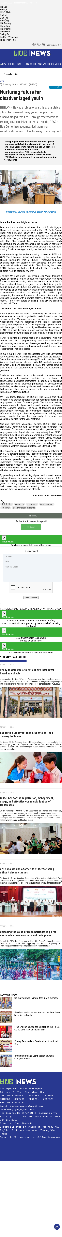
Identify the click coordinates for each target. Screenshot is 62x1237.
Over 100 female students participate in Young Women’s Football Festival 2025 (28, 155)
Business (28, 63)
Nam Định (5, 31)
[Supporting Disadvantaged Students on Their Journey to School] (31, 768)
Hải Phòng (5, 28)
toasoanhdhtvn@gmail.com (25, 3)
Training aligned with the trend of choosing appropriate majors (29, 145)
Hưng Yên (5, 26)
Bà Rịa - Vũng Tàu (9, 37)
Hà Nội (3, 9)
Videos (58, 63)
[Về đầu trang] (57, 1227)
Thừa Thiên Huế (8, 39)
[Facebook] (39, 45)
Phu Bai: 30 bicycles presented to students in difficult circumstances (29, 149)
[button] (31, 1144)
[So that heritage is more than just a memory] (6, 1003)
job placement (46, 504)
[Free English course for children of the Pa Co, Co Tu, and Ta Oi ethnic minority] (6, 1032)
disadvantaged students (24, 508)
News (4, 63)
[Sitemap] (34, 45)
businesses (32, 504)
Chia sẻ (56, 87)
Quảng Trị (5, 34)
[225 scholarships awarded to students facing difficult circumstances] (31, 902)
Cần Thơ (4, 17)
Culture (11, 63)
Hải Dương (5, 23)
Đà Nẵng (4, 20)
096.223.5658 (6, 3)
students (6, 508)
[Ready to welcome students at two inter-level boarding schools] (31, 703)
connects (19, 504)
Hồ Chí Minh (6, 12)
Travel (19, 63)
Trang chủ (8, 74)
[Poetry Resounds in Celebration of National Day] (6, 1046)
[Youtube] (44, 45)
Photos (50, 63)
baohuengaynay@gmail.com (26, 1106)
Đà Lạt (3, 15)
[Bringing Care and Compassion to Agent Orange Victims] (6, 1060)
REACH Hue (7, 504)
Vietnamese (52, 45)
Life (34, 63)
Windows (42, 63)
